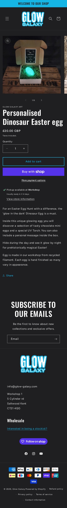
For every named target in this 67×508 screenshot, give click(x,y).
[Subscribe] (56, 339)
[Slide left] (26, 100)
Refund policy (56, 489)
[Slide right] (41, 100)
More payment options (34, 180)
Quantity (7, 141)
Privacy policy (25, 494)
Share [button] (9, 275)
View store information (20, 199)
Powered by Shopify (36, 489)
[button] (7, 19)
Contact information (35, 500)
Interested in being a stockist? (27, 428)
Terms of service (44, 494)
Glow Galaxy (19, 489)
